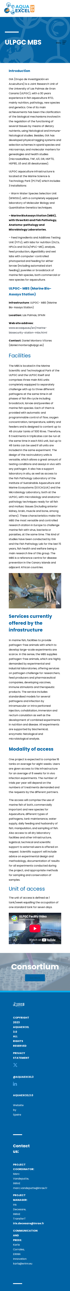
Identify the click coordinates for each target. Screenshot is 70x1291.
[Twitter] (15, 1065)
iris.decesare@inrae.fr (28, 1223)
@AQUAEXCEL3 (23, 1077)
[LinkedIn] (15, 1084)
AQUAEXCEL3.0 (23, 1095)
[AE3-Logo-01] (19, 4)
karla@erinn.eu (22, 1263)
